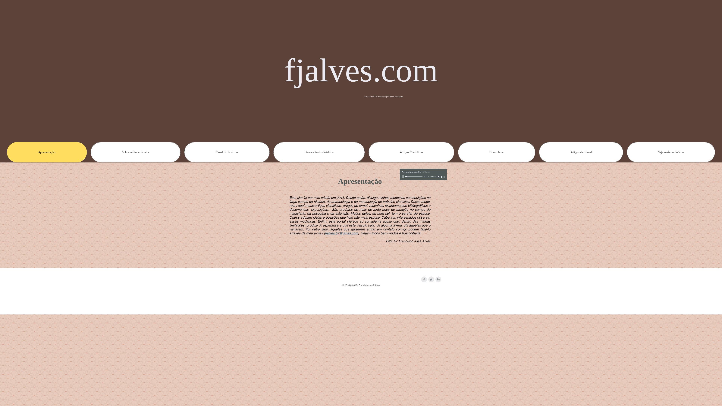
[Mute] (439, 177)
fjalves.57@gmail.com (341, 233)
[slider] (443, 177)
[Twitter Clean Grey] (431, 279)
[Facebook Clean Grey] (424, 279)
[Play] (403, 176)
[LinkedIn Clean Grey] (438, 279)
